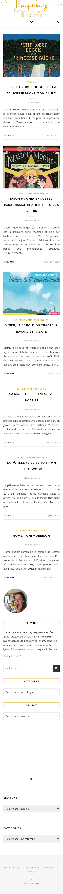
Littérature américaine (31, 530)
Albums (31, 81)
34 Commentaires (31, 340)
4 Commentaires (31, 102)
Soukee (10, 135)
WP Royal (31, 871)
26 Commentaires (31, 220)
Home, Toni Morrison (31, 535)
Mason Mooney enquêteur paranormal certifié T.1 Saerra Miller (31, 205)
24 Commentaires (31, 478)
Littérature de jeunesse (31, 457)
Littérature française (31, 388)
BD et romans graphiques (31, 193)
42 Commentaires (31, 544)
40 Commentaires (31, 409)
